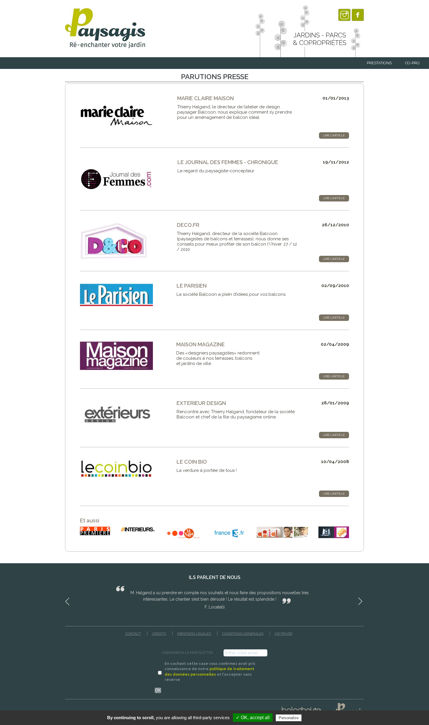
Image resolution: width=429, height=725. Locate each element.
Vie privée (283, 634)
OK (158, 690)
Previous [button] (68, 600)
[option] (214, 597)
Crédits (159, 634)
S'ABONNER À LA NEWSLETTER (188, 653)
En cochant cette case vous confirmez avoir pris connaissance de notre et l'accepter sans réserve (210, 671)
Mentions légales (194, 634)
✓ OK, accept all (253, 717)
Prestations (379, 63)
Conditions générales (243, 634)
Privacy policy (315, 717)
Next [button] (361, 600)
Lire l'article (334, 135)
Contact (133, 634)
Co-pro (412, 63)
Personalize (289, 718)
